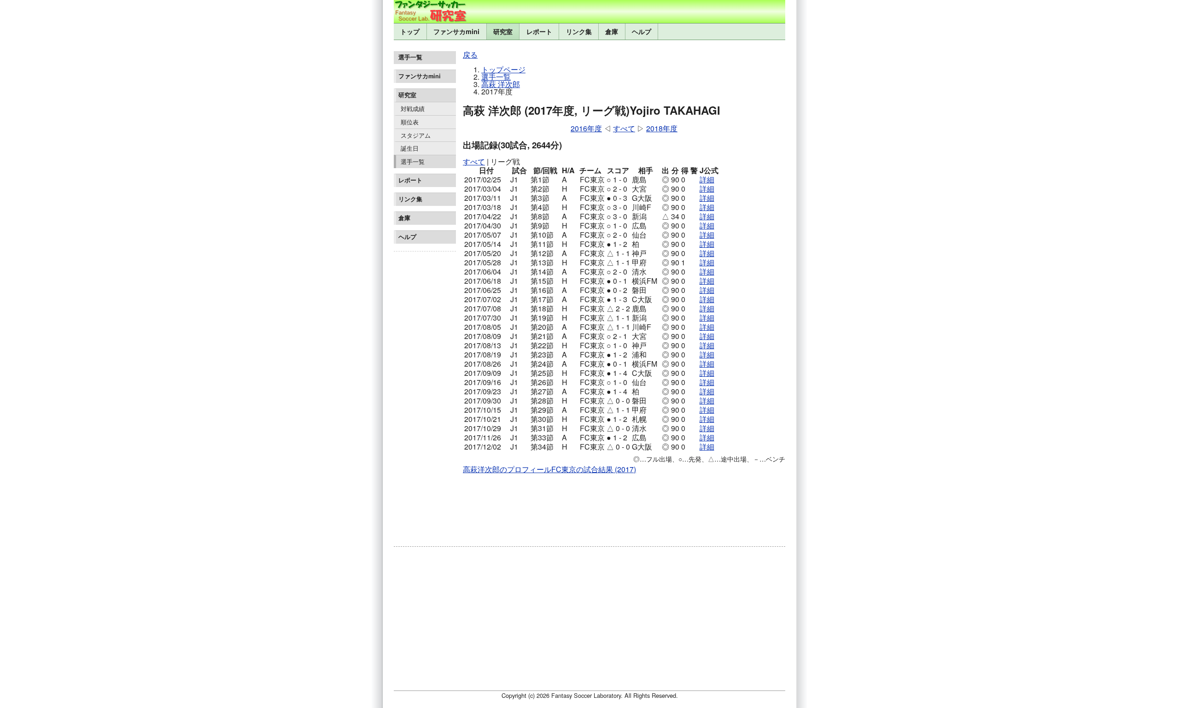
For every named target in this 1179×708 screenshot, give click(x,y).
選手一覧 (413, 161)
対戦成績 (413, 108)
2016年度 (586, 128)
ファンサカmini (456, 31)
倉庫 (611, 31)
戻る (470, 54)
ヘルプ (641, 31)
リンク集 (579, 31)
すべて (624, 128)
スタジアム (416, 135)
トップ (410, 31)
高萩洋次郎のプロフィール (507, 469)
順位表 (410, 121)
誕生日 (410, 148)
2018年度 (661, 128)
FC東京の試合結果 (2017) (593, 469)
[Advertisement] (425, 393)
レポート (539, 31)
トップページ (503, 69)
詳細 (707, 179)
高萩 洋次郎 (500, 84)
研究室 (503, 31)
